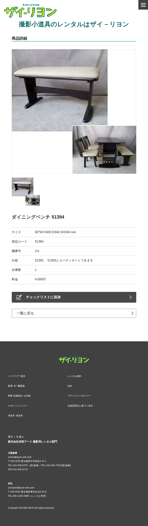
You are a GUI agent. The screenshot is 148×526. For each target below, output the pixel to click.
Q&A (69, 386)
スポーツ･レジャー (18, 405)
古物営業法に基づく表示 (80, 405)
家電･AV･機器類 (16, 386)
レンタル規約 (74, 376)
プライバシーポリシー (79, 395)
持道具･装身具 (15, 415)
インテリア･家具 (16, 376)
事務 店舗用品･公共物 (19, 395)
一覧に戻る (25, 313)
